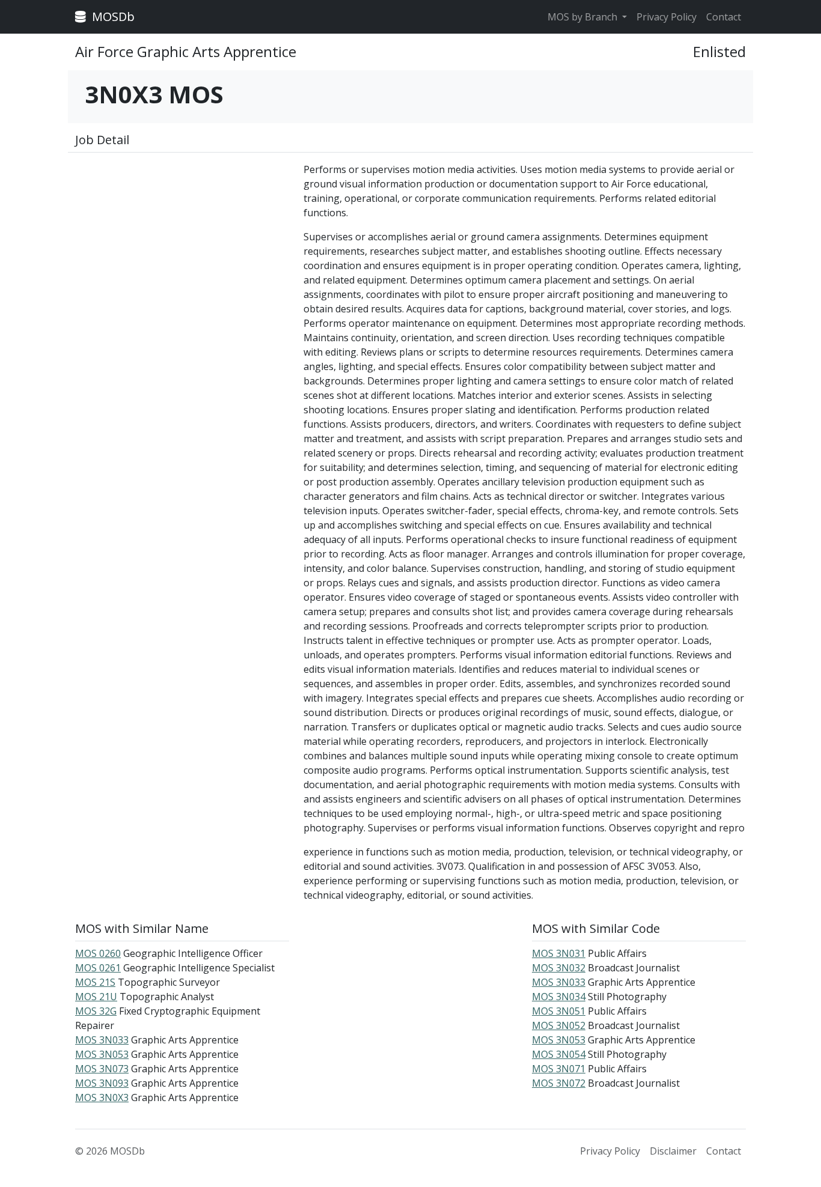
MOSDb (112, 16)
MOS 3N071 (558, 1068)
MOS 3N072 (558, 1083)
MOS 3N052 (558, 1025)
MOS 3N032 (558, 967)
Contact (723, 16)
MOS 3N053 (102, 1054)
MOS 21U (96, 996)
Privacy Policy (666, 16)
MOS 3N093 (102, 1083)
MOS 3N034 (558, 996)
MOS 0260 (98, 953)
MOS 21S (95, 982)
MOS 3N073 (102, 1068)
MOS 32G (96, 1011)
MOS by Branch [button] (584, 16)
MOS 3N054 (558, 1054)
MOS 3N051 (558, 1011)
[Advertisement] (182, 246)
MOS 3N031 (558, 953)
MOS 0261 (98, 967)
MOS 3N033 (102, 1039)
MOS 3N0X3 (102, 1097)
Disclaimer (673, 1151)
